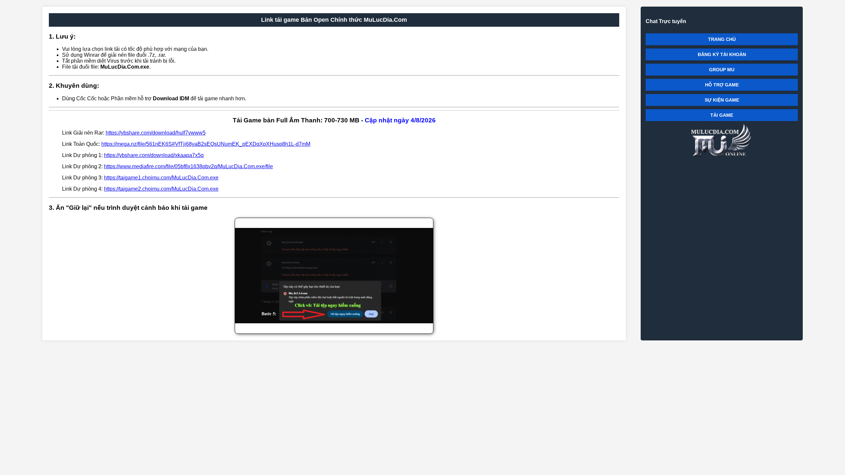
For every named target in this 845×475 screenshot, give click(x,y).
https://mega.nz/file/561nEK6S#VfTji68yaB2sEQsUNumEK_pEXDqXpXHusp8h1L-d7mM (205, 144)
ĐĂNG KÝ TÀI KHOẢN (722, 54)
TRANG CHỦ (722, 39)
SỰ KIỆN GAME (722, 100)
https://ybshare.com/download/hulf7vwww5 (156, 133)
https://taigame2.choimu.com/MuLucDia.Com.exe (161, 189)
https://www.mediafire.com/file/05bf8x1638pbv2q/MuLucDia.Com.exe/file (188, 166)
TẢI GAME (721, 115)
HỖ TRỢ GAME (722, 84)
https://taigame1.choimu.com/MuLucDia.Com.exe (161, 177)
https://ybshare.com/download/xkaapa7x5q (154, 155)
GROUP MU (721, 69)
